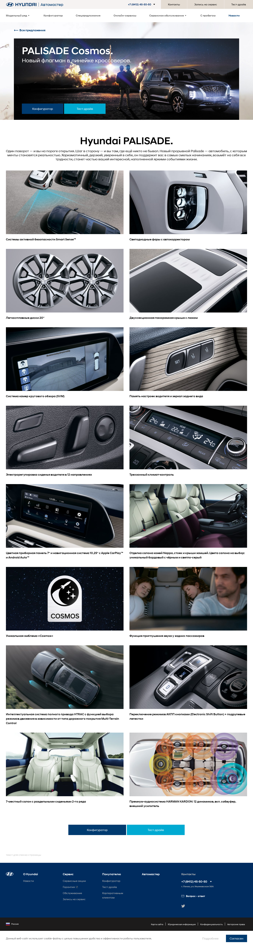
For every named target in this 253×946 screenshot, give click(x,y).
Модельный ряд (16, 15)
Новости (234, 15)
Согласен (236, 938)
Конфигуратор (53, 15)
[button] (142, 4)
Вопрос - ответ (195, 896)
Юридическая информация (182, 924)
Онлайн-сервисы (125, 15)
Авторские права (236, 924)
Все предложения (32, 30)
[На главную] (21, 4)
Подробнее (210, 938)
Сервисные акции (74, 880)
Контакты (174, 4)
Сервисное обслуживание (166, 15)
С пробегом (208, 15)
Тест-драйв (238, 4)
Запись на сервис (205, 4)
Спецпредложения (88, 15)
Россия (15, 924)
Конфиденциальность (211, 924)
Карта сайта (157, 924)
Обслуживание (72, 893)
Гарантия (69, 886)
